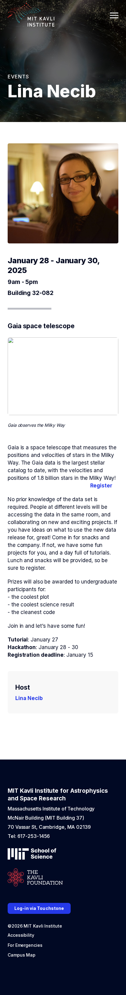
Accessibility (21, 935)
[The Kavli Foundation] (35, 878)
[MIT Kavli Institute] (31, 15)
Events (18, 77)
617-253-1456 (33, 836)
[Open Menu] (114, 15)
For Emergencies (25, 945)
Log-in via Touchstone (39, 908)
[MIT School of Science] (32, 854)
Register (101, 486)
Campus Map (21, 954)
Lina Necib (29, 698)
